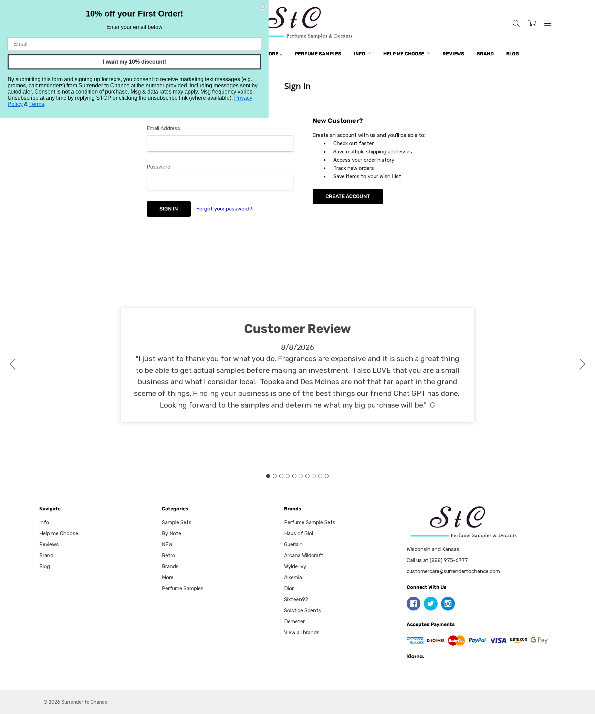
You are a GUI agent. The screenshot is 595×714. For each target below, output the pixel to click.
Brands (170, 566)
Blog (512, 54)
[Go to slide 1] (268, 476)
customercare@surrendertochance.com (453, 571)
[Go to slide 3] (281, 476)
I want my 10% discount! (134, 62)
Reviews (453, 54)
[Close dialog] (262, 6)
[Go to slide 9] (320, 476)
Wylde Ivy (295, 566)
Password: (159, 167)
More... (273, 54)
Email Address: (164, 128)
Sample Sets (176, 522)
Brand (485, 54)
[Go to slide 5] (294, 476)
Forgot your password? (224, 209)
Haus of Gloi (298, 533)
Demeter (294, 621)
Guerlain (293, 544)
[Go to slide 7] (307, 476)
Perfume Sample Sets (309, 522)
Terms (36, 104)
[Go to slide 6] (301, 476)
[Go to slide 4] (288, 476)
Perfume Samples (318, 54)
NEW (167, 544)
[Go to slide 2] (583, 365)
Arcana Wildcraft (303, 555)
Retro (168, 555)
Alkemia (293, 577)
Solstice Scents (302, 610)
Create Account (347, 196)
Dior (289, 588)
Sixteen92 (296, 599)
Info (360, 54)
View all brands (302, 632)
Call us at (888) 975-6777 (437, 560)
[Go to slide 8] (314, 476)
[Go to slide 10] (13, 365)
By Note (171, 533)
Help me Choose (404, 54)
